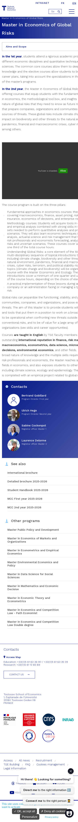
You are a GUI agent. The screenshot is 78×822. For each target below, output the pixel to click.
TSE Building (11, 764)
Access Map (13, 657)
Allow (63, 170)
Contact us (16, 674)
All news (24, 760)
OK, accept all (25, 811)
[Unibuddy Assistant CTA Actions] (45, 786)
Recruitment (44, 760)
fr (62, 3)
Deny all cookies (54, 811)
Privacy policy (51, 817)
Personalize (29, 816)
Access (8, 760)
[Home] (9, 9)
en (74, 3)
